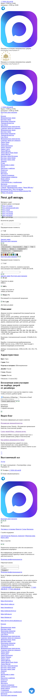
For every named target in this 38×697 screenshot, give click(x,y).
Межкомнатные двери (8, 118)
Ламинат (4, 161)
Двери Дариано (6, 147)
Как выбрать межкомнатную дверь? (13, 440)
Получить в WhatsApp (10, 397)
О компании (5, 180)
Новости (18, 529)
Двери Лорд (5, 144)
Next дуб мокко (7, 206)
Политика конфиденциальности (11, 559)
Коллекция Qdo (26, 191)
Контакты (4, 184)
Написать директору (18, 536)
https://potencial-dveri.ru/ (8, 611)
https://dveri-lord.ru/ (7, 601)
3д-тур (3, 461)
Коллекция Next (6, 191)
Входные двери (6, 119)
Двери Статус (5, 149)
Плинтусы (4, 170)
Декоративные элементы (9, 177)
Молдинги (4, 173)
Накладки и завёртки (8, 168)
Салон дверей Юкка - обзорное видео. (13, 431)
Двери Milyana (5, 151)
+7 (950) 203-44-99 (7, 1)
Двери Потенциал (7, 145)
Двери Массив (5, 154)
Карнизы (4, 172)
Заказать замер (5, 239)
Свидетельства (6, 536)
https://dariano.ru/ (6, 617)
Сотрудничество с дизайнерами (11, 182)
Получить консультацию (9, 186)
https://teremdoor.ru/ (7, 607)
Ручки (3, 163)
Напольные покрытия (8, 121)
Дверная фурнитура (7, 123)
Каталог (3, 116)
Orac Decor (4, 125)
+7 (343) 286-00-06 (14, 589)
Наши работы (5, 179)
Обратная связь (30, 536)
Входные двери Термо (8, 158)
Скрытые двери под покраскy (11, 128)
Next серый (6, 210)
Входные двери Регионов (9, 156)
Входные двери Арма (8, 159)
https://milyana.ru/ (6, 614)
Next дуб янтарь (7, 211)
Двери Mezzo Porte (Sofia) (9, 152)
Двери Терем (5, 142)
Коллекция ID (16, 191)
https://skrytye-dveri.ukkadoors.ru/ (11, 620)
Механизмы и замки (7, 165)
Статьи (24, 529)
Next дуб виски (7, 215)
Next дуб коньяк (7, 213)
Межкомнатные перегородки (10, 126)
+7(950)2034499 (6, 587)
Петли (3, 166)
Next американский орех (10, 208)
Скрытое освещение (7, 175)
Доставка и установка (8, 529)
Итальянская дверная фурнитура (11, 423)
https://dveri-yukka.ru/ (7, 604)
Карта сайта (5, 537)
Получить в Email (26, 397)
